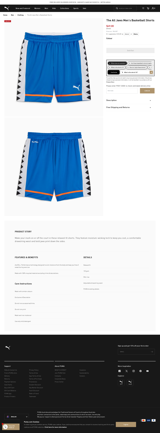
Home (5, 15)
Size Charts (8, 385)
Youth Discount (34, 390)
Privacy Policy (110, 82)
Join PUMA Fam (60, 373)
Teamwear (32, 396)
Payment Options (10, 382)
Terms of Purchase (35, 379)
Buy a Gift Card (9, 388)
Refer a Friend (34, 393)
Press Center (59, 382)
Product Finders (9, 396)
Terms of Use (33, 373)
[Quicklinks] (153, 8)
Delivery (7, 376)
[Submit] (117, 8)
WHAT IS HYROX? (60, 370)
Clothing (21, 15)
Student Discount (35, 385)
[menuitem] (22, 8)
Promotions (33, 382)
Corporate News (60, 379)
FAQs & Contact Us (10, 370)
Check (147, 91)
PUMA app (7, 393)
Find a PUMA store (10, 373)
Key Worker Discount (36, 388)
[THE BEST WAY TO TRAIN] (130, 382)
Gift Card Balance (10, 390)
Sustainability (84, 373)
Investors (83, 370)
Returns (7, 379)
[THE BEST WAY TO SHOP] (121, 382)
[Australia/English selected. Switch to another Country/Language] (16, 417)
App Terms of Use (35, 376)
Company (58, 376)
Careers (82, 376)
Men (12, 15)
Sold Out (130, 50)
